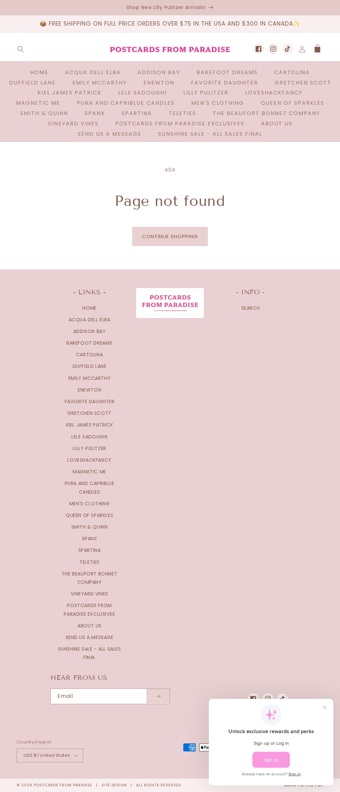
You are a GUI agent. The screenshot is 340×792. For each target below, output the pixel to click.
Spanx (89, 538)
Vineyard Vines (89, 593)
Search (250, 308)
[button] (20, 49)
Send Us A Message (90, 637)
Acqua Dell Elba (90, 319)
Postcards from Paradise (63, 785)
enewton (89, 390)
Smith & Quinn (89, 527)
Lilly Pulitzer (89, 448)
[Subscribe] (158, 696)
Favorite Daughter (90, 401)
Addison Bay (89, 331)
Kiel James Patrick (89, 424)
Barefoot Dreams (89, 343)
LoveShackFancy (89, 460)
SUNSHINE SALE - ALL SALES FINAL (89, 653)
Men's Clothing (89, 503)
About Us (89, 625)
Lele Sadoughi (89, 436)
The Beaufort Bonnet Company (89, 577)
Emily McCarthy (89, 378)
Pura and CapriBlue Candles (90, 487)
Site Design (114, 785)
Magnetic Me (89, 471)
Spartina (89, 550)
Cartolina (89, 354)
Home (89, 308)
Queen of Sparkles (89, 515)
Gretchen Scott (89, 413)
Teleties (89, 562)
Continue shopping (170, 236)
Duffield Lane (90, 366)
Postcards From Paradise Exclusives (89, 609)
